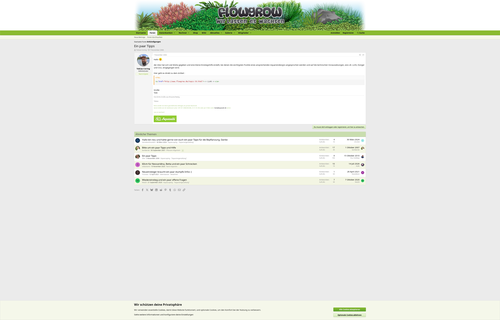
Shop (195, 32)
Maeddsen (356, 174)
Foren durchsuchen (154, 37)
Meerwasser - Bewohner (169, 174)
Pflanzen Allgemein (173, 150)
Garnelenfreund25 (148, 142)
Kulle (358, 166)
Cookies (161, 310)
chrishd (357, 142)
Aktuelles (214, 32)
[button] (167, 32)
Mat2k (144, 182)
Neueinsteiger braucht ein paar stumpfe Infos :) (167, 171)
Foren (152, 32)
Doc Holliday (355, 158)
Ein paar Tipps (149, 155)
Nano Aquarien (171, 166)
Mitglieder (243, 32)
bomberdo (146, 150)
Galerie (228, 32)
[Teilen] (360, 55)
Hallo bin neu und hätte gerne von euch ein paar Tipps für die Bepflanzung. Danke (185, 139)
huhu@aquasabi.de (220, 108)
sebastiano (146, 166)
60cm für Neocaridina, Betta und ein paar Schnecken (169, 163)
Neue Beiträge (139, 37)
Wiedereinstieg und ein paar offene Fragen (164, 179)
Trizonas (145, 174)
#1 (363, 55)
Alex (143, 158)
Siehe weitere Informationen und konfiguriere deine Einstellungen (163, 314)
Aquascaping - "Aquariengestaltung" (181, 142)
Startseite (141, 32)
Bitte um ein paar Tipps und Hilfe (159, 147)
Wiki (204, 32)
